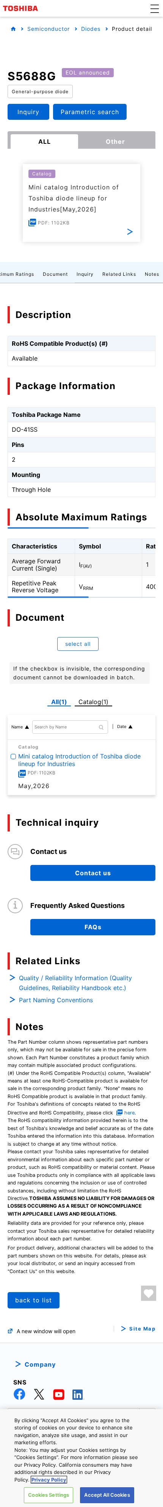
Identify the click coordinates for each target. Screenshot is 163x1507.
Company (40, 1364)
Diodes (90, 28)
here (129, 1113)
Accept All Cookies (107, 1495)
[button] (154, 8)
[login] (148, 1293)
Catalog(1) (93, 702)
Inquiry (85, 274)
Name (17, 727)
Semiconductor (48, 28)
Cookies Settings (48, 1495)
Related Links (119, 274)
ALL (44, 141)
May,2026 (34, 786)
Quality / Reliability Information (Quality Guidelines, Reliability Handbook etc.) (75, 983)
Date (121, 726)
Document (55, 274)
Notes (152, 274)
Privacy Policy (48, 1480)
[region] (81, 1458)
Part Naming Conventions (56, 1000)
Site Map (142, 1329)
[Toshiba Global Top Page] (21, 8)
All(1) (59, 702)
